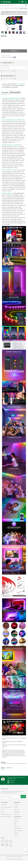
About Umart (4, 804)
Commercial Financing (6, 816)
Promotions (16, 804)
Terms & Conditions (10, 859)
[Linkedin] (11, 846)
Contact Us (16, 835)
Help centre (12, 780)
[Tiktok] (11, 842)
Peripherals (10, 8)
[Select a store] (19, 2)
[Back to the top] (25, 849)
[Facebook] (3, 842)
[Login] (22, 2)
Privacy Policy (19, 859)
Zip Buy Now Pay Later (6, 814)
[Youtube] (3, 846)
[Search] (26, 5)
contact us (19, 84)
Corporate (16, 821)
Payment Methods (18, 828)
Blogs (2, 811)
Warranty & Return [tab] (15, 92)
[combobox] (14, 5)
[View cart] (25, 2)
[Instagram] (7, 846)
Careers (2, 809)
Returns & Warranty (18, 830)
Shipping (16, 833)
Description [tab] (5, 92)
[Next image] (25, 32)
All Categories (17, 811)
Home (2, 8)
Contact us (11, 782)
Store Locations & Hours (6, 807)
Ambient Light (16, 8)
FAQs (15, 823)
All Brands (16, 814)
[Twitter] (7, 842)
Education (16, 818)
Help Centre (16, 826)
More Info (14, 51)
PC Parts (5, 8)
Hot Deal (16, 807)
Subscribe (23, 796)
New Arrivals (17, 809)
